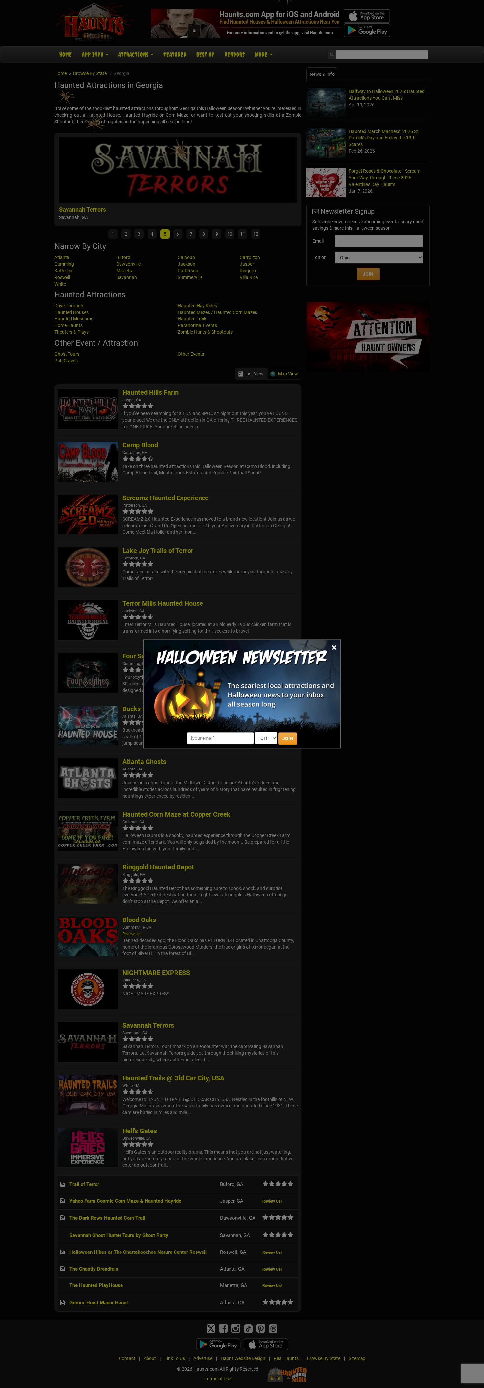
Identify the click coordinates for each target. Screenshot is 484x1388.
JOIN (287, 738)
